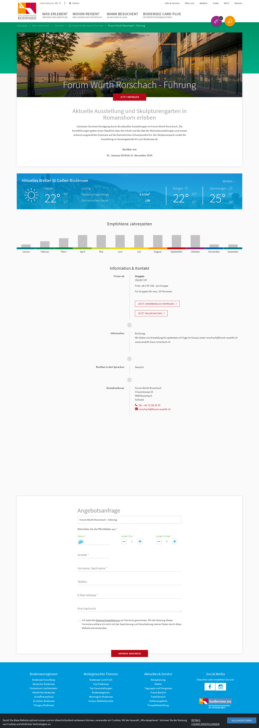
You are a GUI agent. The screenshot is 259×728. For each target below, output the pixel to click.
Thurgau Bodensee (43, 705)
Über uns (189, 3)
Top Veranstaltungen (101, 688)
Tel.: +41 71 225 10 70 (149, 405)
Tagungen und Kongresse (158, 688)
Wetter (75, 3)
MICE (226, 3)
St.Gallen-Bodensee (43, 701)
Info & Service (172, 3)
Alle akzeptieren (242, 720)
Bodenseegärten (101, 692)
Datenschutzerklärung (108, 620)
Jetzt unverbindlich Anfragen (156, 303)
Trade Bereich (158, 696)
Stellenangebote (158, 701)
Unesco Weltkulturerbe (100, 701)
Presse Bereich (158, 692)
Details (228, 181)
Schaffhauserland (43, 696)
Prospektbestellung (158, 705)
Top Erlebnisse (101, 684)
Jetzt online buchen (150, 313)
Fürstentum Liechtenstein (43, 688)
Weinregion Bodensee (101, 696)
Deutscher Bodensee (44, 684)
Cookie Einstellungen (205, 724)
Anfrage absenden (129, 653)
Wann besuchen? (122, 15)
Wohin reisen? (87, 15)
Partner (238, 3)
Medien (203, 3)
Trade (216, 3)
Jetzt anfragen (129, 97)
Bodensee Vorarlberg (43, 679)
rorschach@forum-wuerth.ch (155, 409)
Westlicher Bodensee (43, 692)
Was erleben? (55, 15)
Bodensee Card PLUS (162, 15)
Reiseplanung (158, 679)
